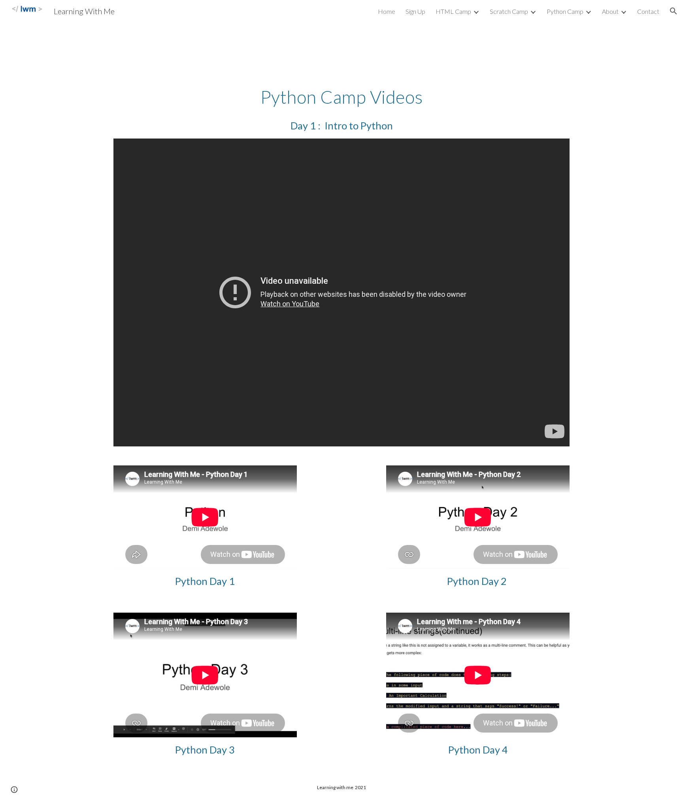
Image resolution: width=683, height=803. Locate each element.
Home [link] (386, 11)
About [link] (610, 11)
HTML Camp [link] (453, 11)
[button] (673, 11)
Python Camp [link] (565, 11)
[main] (341, 97)
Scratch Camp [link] (509, 11)
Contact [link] (648, 11)
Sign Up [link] (415, 11)
